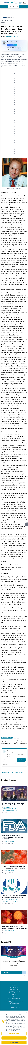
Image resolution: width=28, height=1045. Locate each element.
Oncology (3, 19)
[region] (14, 1028)
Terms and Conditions (14, 998)
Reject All (14, 1038)
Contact (14, 996)
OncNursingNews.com (14, 991)
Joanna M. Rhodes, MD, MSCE (10, 810)
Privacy (14, 1000)
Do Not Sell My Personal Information (14, 1002)
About (14, 984)
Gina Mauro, (7, 807)
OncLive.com (14, 989)
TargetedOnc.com (14, 993)
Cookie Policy (13, 1030)
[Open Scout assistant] (20, 2)
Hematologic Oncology (17, 772)
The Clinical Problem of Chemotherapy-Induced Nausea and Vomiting (9, 742)
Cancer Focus (12, 6)
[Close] (26, 1012)
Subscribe (20, 760)
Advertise (14, 986)
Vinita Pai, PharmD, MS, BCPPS (10, 901)
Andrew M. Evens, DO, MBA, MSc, (11, 808)
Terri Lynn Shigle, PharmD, (10, 899)
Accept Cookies (14, 1042)
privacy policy (8, 764)
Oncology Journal (6, 772)
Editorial (14, 994)
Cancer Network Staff (9, 841)
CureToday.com (14, 987)
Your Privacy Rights (14, 1003)
